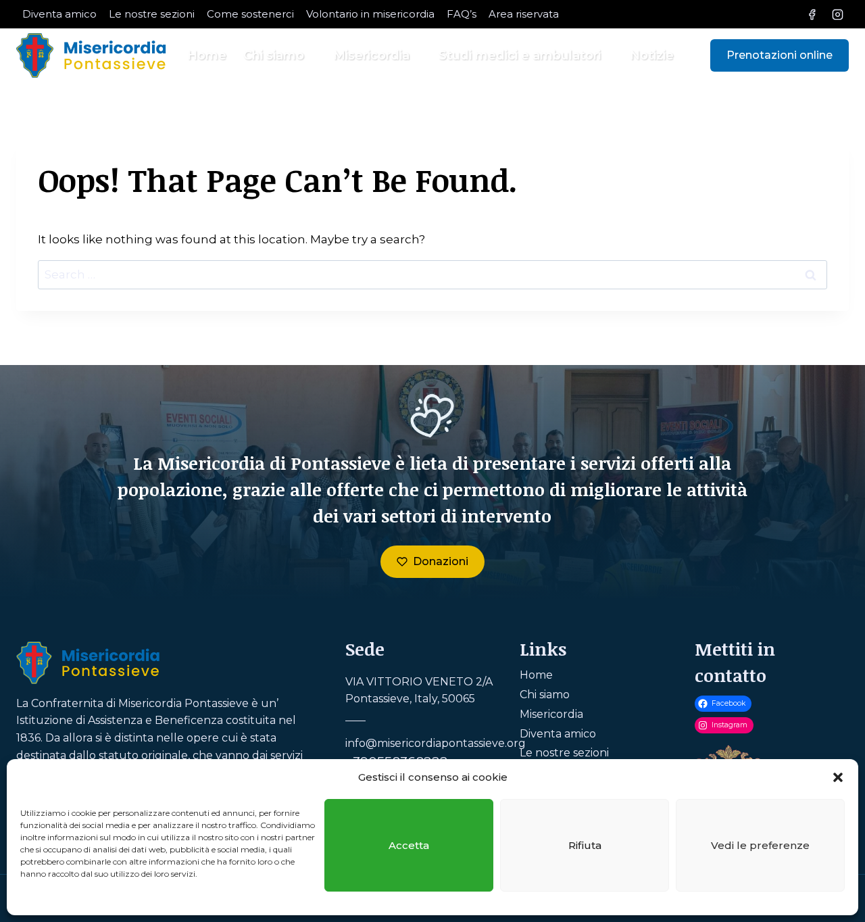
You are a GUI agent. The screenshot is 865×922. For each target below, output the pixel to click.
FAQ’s (461, 13)
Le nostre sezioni (152, 13)
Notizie (652, 55)
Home (206, 55)
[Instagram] (837, 14)
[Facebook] (812, 14)
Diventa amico (59, 13)
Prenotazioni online (779, 55)
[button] (838, 777)
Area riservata (524, 13)
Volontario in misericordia (370, 13)
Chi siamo (545, 694)
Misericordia (551, 714)
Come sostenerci (250, 13)
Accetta (409, 845)
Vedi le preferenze (760, 845)
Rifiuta (584, 845)
